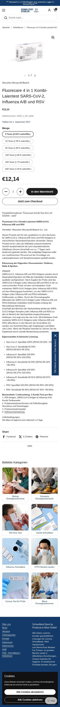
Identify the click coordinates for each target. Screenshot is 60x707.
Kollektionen (18, 28)
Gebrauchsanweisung (15, 412)
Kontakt (5, 638)
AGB (4, 649)
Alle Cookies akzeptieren (30, 692)
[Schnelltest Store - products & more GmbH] (30, 10)
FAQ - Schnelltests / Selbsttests (11, 654)
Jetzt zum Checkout (30, 201)
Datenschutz (8, 646)
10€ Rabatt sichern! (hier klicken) (55, 356)
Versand (6, 631)
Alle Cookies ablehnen (30, 699)
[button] (55, 10)
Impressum (7, 642)
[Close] (55, 335)
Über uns (6, 624)
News (4, 627)
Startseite (6, 28)
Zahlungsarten (9, 635)
